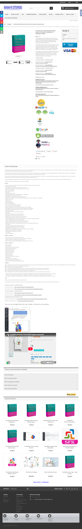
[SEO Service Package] (31, 462)
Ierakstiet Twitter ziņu (41, 151)
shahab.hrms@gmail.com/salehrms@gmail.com (44, 499)
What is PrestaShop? (9, 374)
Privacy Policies (19, 508)
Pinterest (38, 153)
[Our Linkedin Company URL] (1, 25)
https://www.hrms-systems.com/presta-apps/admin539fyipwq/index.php (28, 294)
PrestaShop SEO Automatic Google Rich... (12, 421)
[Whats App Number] (1, 28)
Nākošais (31, 62)
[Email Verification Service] (51, 462)
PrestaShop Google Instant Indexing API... (50, 447)
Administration (31, 14)
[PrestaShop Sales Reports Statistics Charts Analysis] (12, 462)
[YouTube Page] (1, 22)
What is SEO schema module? (11, 385)
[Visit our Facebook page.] (1, 12)
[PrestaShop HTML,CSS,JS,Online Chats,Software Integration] (70, 410)
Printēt (38, 158)
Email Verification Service (50, 472)
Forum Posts (59, 14)
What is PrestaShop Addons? (11, 378)
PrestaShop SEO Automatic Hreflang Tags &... (31, 421)
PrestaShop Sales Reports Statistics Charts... (12, 473)
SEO (23, 14)
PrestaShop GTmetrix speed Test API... (31, 447)
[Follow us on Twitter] (1, 15)
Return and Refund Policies (21, 499)
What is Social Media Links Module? (12, 381)
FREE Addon (42, 14)
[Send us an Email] (1, 32)
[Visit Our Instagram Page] (1, 19)
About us (18, 504)
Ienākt (77, 2)
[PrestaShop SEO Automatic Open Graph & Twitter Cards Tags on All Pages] (12, 436)
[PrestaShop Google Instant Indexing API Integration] (51, 436)
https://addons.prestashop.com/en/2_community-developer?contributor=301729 (47, 88)
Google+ (55, 151)
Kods (37, 36)
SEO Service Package (11, 18)
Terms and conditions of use (21, 503)
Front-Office (15, 14)
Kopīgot (49, 151)
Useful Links (70, 14)
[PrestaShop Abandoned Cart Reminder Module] (70, 436)
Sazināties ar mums (20, 496)
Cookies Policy (19, 501)
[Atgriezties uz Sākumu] (5, 24)
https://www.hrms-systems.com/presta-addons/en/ (24, 287)
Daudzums (64, 34)
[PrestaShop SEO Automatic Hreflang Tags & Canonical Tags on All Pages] (31, 410)
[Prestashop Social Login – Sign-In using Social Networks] (70, 462)
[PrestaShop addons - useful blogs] (15, 8)
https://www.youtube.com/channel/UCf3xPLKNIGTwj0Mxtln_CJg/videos (47, 95)
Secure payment (19, 506)
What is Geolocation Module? (11, 388)
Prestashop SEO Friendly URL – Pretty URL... (50, 421)
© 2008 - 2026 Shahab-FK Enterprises (10, 525)
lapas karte (76, 20)
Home (6, 14)
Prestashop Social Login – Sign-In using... (70, 473)
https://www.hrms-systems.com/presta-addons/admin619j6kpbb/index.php (29, 289)
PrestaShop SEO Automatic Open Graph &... (12, 447)
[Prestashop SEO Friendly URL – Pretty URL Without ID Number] (51, 410)
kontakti (71, 20)
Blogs (51, 14)
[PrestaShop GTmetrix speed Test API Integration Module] (31, 436)
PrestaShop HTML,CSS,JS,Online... (70, 421)
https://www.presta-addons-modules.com (26, 300)
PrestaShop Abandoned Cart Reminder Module (70, 447)
